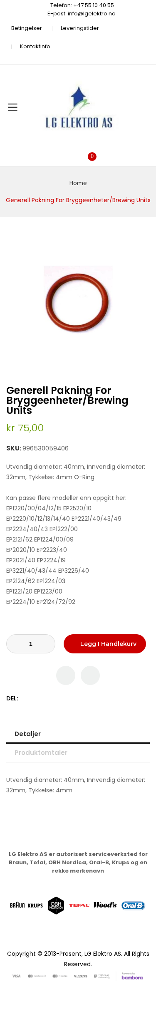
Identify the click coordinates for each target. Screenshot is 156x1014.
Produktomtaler (41, 752)
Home (78, 183)
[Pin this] (43, 698)
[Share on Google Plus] (52, 698)
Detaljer (28, 734)
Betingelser (26, 28)
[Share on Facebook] (26, 698)
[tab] (78, 734)
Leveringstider (80, 28)
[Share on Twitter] (34, 698)
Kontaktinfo (35, 46)
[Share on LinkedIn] (61, 698)
